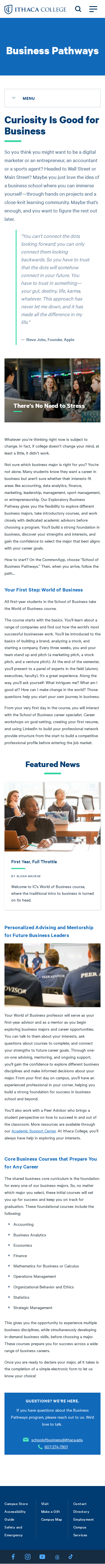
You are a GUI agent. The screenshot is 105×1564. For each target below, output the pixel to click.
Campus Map (51, 1519)
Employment (83, 1519)
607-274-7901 (56, 1446)
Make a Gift (50, 1511)
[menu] (14, 98)
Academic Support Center (33, 1131)
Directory (81, 1511)
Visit (45, 1503)
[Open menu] (93, 9)
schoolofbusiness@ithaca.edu (57, 1439)
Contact (80, 1503)
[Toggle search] (78, 9)
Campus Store (16, 1503)
